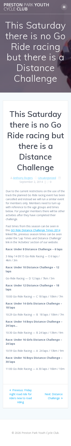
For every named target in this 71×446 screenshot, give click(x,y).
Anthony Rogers (23, 178)
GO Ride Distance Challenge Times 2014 (35, 230)
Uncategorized (47, 178)
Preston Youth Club (26, 7)
